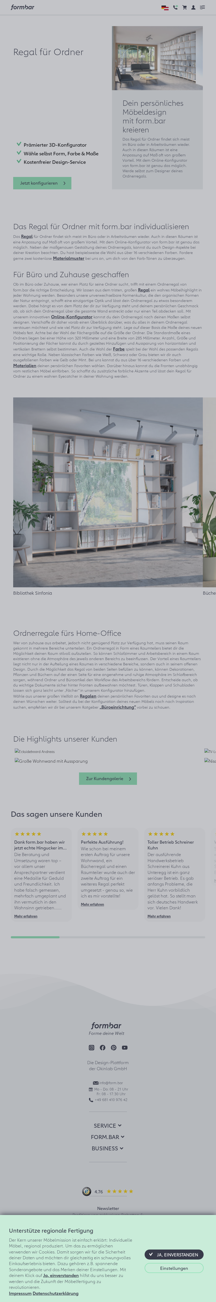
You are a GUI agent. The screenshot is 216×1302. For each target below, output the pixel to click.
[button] (174, 1255)
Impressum (20, 1293)
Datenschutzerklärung (55, 1293)
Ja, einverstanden (61, 1275)
